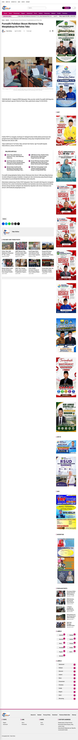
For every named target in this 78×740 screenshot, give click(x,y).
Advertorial (29, 13)
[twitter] (68, 2)
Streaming (47, 13)
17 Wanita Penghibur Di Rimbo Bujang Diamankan (70, 608)
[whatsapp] (9, 223)
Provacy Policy (46, 714)
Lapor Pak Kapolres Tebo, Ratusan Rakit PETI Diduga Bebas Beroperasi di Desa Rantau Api (55, 16)
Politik (59, 13)
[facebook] (66, 2)
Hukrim (41, 13)
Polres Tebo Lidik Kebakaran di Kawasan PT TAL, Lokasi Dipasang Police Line (15, 156)
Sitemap (28, 1)
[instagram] (70, 2)
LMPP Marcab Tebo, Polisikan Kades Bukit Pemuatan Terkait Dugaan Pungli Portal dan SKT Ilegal (40, 156)
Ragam (23, 13)
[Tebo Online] (6, 9)
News (10, 13)
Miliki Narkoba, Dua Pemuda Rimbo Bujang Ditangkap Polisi (71, 600)
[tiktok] (75, 2)
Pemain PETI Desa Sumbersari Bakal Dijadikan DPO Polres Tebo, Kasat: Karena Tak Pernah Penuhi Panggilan (40, 162)
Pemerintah (17, 13)
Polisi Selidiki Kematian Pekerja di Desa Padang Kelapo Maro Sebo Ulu (34, 270)
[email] (15, 223)
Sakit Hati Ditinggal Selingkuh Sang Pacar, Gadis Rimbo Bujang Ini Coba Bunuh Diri (71, 624)
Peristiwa (64, 13)
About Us (8, 1)
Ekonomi (62, 639)
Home (3, 1)
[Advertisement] (28, 44)
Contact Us (13, 1)
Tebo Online (12, 736)
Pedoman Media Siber (64, 714)
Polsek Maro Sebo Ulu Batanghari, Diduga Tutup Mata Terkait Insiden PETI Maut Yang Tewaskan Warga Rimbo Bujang (48, 270)
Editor (23, 1)
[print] (12, 223)
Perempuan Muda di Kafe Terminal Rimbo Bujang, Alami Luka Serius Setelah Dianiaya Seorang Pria (71, 593)
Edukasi (53, 13)
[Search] (44, 8)
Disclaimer (54, 714)
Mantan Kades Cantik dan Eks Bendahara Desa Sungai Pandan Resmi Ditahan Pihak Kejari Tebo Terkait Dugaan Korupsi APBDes (15, 168)
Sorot (35, 13)
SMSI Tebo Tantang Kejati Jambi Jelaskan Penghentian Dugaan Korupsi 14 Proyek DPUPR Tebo (39, 168)
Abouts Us (33, 714)
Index (19, 1)
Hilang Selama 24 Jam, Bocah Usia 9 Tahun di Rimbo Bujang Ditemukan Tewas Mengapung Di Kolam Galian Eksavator (71, 616)
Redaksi (39, 714)
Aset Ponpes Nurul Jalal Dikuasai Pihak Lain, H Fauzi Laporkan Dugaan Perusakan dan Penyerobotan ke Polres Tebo (16, 162)
